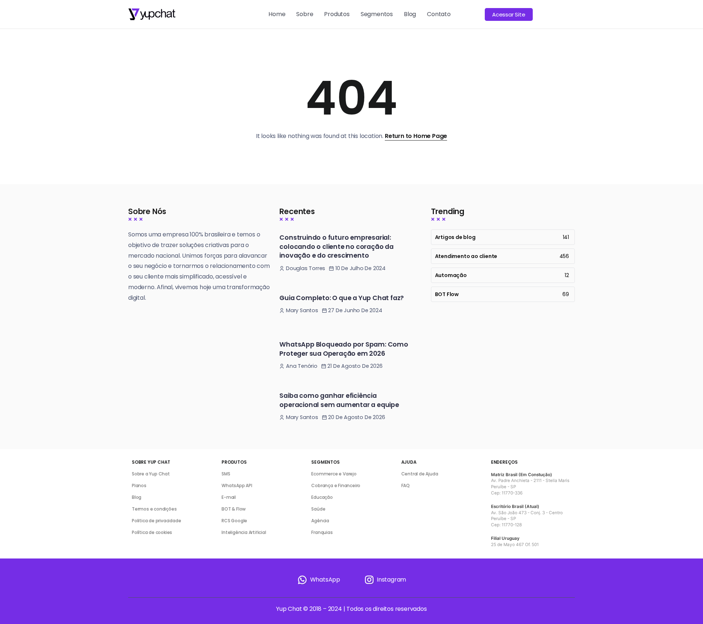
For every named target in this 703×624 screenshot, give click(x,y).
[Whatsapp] (318, 579)
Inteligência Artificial (244, 532)
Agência (320, 520)
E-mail (229, 497)
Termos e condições (154, 509)
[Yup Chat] (151, 14)
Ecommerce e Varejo (333, 474)
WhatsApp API (237, 485)
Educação (321, 497)
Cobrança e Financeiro (335, 485)
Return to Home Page (416, 136)
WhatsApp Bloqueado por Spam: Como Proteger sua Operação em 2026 (343, 349)
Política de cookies (152, 532)
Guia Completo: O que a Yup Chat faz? (341, 298)
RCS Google (234, 520)
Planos (139, 485)
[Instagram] (384, 579)
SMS (226, 474)
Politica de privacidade (156, 520)
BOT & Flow (234, 509)
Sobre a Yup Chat (151, 474)
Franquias (321, 532)
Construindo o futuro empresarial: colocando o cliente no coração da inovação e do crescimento (336, 246)
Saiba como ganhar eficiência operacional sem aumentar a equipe (339, 400)
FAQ (405, 485)
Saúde (318, 509)
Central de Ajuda (419, 474)
